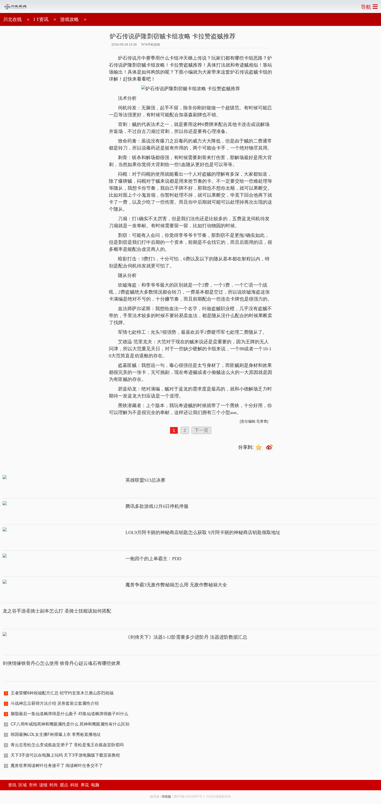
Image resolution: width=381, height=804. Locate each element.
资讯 (12, 785)
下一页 (201, 430)
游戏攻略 (69, 19)
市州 (33, 785)
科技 (74, 785)
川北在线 (12, 19)
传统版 (166, 796)
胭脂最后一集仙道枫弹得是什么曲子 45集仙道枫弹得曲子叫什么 (69, 713)
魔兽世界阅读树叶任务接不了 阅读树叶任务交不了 (57, 765)
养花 (85, 785)
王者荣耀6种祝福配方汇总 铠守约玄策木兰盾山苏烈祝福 (62, 693)
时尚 (54, 785)
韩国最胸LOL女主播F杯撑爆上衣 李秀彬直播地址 (56, 734)
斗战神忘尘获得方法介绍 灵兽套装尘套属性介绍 (55, 703)
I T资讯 (40, 19)
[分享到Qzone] (259, 447)
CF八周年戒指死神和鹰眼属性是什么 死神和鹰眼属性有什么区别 (70, 724)
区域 (22, 785)
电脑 (95, 785)
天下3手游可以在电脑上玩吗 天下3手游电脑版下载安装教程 (65, 755)
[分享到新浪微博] (270, 447)
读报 (43, 785)
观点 (64, 785)
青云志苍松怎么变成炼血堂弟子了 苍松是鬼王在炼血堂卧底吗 (67, 745)
